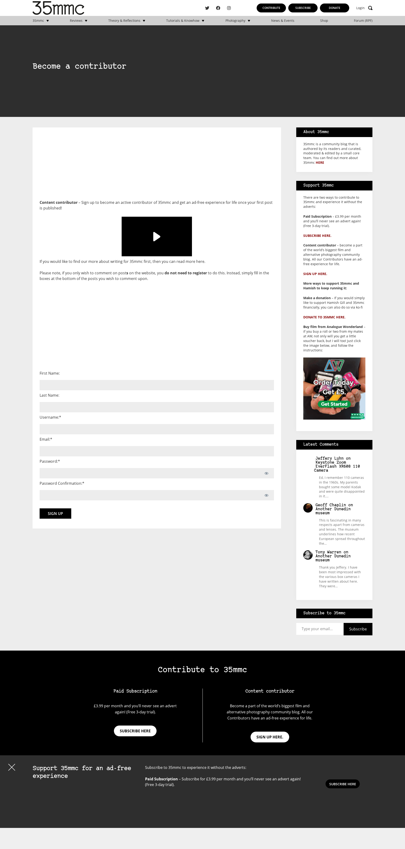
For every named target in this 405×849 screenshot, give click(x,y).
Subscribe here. (317, 235)
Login (360, 8)
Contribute (271, 8)
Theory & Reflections (124, 20)
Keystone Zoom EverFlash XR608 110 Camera (337, 467)
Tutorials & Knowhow (182, 20)
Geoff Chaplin (330, 505)
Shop (324, 20)
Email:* (46, 439)
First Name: (50, 373)
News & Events (282, 20)
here (200, 261)
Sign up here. (315, 274)
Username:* (50, 417)
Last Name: (49, 395)
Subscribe (303, 8)
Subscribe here (135, 731)
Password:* (50, 461)
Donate (334, 8)
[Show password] (266, 473)
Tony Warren (328, 552)
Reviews (76, 20)
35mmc (38, 20)
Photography (235, 20)
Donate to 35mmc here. (324, 317)
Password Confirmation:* (62, 483)
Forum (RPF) (363, 20)
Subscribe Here (342, 784)
